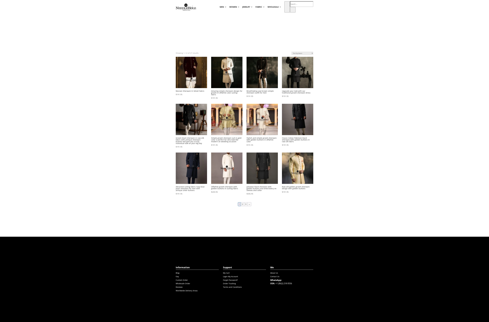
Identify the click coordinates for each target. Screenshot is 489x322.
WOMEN (233, 7)
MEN (222, 7)
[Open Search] (287, 6)
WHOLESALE (273, 7)
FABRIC (258, 7)
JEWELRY (246, 7)
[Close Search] (293, 9)
